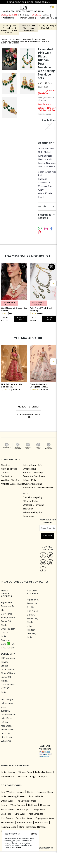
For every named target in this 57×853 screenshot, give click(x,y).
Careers (5, 472)
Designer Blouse (45, 792)
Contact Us (6, 476)
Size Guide (28, 508)
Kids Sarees (7, 818)
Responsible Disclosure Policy (38, 487)
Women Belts (7, 776)
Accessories (14, 39)
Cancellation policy (32, 497)
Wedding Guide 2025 (9, 15)
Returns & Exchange (33, 472)
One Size (48, 126)
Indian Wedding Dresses (13, 796)
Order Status (29, 468)
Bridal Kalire (7, 809)
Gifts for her (39, 39)
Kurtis (30, 792)
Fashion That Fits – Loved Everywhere (28, 28)
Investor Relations (32, 483)
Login (3, 17)
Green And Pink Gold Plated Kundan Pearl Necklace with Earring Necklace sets (25, 42)
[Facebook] (43, 555)
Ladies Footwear (43, 772)
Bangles (43, 776)
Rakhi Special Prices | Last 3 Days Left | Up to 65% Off (9, 29)
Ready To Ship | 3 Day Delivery (47, 27)
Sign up (11, 17)
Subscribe (48, 536)
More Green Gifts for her (28, 415)
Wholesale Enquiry (32, 512)
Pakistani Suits (8, 826)
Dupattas (45, 805)
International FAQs (32, 465)
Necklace (22, 776)
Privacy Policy (30, 480)
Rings (33, 776)
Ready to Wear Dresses (13, 805)
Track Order (25, 15)
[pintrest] (43, 569)
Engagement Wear (44, 818)
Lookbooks (28, 516)
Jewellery (26, 39)
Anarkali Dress (24, 822)
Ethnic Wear (7, 800)
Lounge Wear (38, 809)
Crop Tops (6, 813)
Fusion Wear (7, 822)
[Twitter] (50, 555)
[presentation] (4, 283)
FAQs (26, 493)
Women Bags (25, 772)
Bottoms (32, 805)
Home (4, 39)
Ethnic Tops (22, 809)
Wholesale (36, 15)
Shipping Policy (30, 501)
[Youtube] (50, 562)
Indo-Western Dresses (12, 792)
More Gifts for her (28, 407)
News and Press (9, 468)
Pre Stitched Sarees (26, 800)
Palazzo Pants (36, 796)
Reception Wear (24, 818)
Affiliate (46, 15)
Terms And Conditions (34, 476)
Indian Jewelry (8, 772)
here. (19, 847)
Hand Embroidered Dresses (33, 826)
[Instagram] (43, 562)
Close (34, 834)
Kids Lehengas (36, 813)
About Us (5, 465)
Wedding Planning (10, 480)
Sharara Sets (41, 822)
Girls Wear (19, 813)
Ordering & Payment (33, 504)
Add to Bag (20, 318)
